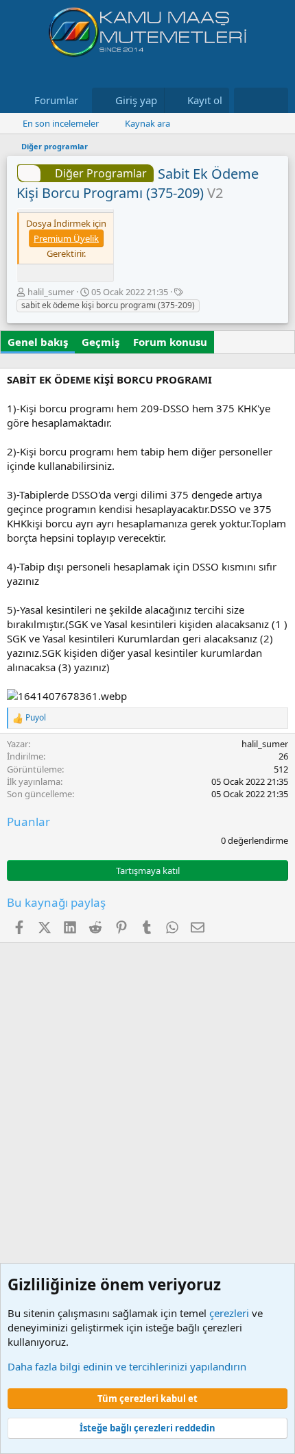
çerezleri (229, 1313)
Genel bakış (38, 342)
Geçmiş (100, 342)
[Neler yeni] (247, 100)
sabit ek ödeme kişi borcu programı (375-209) (108, 305)
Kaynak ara (147, 123)
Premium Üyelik (66, 238)
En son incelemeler (61, 123)
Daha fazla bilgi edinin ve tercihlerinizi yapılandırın (127, 1366)
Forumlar (56, 100)
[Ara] (274, 100)
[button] (89, 100)
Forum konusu (170, 342)
